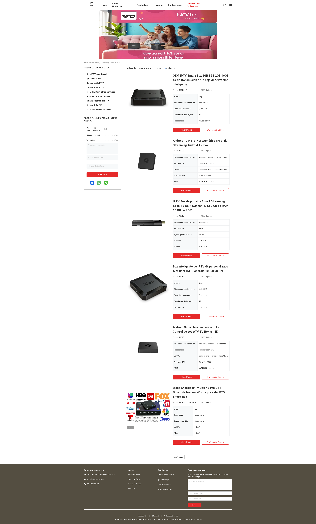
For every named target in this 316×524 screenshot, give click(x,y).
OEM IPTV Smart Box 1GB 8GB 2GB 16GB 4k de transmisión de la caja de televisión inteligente (201, 80)
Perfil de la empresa (134, 474)
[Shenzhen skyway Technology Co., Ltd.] (91, 5)
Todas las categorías (165, 489)
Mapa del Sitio (142, 516)
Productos (94, 63)
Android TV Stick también (98, 96)
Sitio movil (155, 516)
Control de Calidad (134, 484)
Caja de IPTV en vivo (96, 87)
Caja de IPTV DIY (94, 105)
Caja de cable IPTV (95, 83)
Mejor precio (186, 130)
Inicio (86, 63)
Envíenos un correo (215, 130)
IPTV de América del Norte (99, 110)
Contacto (102, 174)
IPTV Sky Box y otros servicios (101, 92)
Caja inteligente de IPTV (98, 101)
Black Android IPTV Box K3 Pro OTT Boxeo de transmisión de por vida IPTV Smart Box (199, 392)
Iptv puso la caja (94, 78)
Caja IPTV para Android (97, 74)
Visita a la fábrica (134, 479)
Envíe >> (194, 505)
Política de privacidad (171, 516)
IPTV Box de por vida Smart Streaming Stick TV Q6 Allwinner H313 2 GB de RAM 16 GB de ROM (200, 206)
